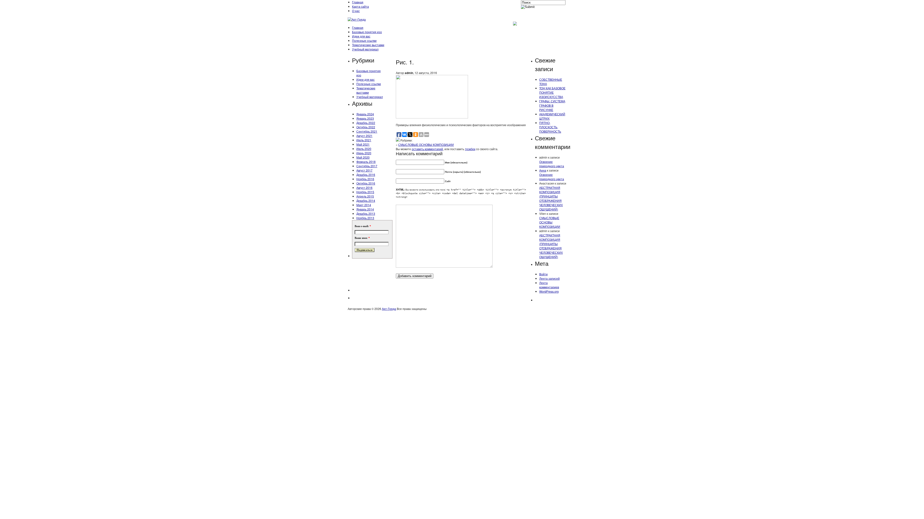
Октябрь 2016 (365, 183)
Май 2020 (363, 157)
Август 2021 (364, 136)
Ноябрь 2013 (365, 218)
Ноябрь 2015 (365, 192)
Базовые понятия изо (367, 32)
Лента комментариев (549, 285)
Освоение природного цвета (551, 164)
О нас (356, 11)
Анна (542, 170)
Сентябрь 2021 (366, 131)
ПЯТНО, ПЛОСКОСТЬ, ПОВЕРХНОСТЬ (550, 127)
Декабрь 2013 (365, 213)
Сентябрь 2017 (366, 166)
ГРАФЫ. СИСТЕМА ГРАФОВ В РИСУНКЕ (552, 105)
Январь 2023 (365, 118)
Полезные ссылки (364, 40)
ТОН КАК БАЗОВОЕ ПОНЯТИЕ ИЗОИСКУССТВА (552, 92)
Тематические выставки (368, 45)
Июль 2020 (363, 149)
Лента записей (549, 278)
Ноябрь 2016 (365, 179)
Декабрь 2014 (365, 200)
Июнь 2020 (363, 153)
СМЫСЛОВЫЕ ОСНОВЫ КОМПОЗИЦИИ (426, 144)
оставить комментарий (427, 149)
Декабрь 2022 (365, 123)
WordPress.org (549, 291)
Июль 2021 (363, 140)
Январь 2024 (365, 114)
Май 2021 (363, 144)
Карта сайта (360, 6)
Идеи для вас (361, 36)
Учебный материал (365, 49)
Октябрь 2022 (365, 127)
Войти (543, 274)
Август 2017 (364, 170)
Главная (357, 2)
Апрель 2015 (365, 196)
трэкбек (470, 149)
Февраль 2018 (366, 162)
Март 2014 (363, 205)
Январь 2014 (365, 209)
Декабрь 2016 (365, 175)
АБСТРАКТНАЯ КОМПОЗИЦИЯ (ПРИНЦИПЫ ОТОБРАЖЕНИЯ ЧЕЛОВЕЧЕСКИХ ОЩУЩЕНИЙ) (551, 198)
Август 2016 (364, 187)
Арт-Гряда (389, 309)
